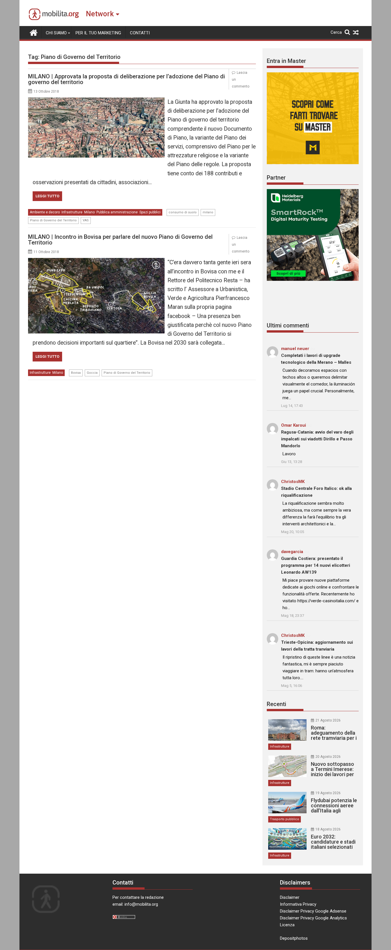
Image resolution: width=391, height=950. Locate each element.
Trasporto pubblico (284, 819)
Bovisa (76, 373)
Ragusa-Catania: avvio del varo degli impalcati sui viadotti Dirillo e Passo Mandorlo (317, 439)
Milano (89, 212)
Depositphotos (294, 938)
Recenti (276, 704)
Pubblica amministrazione (117, 212)
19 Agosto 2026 (328, 793)
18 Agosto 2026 (328, 829)
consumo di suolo (183, 212)
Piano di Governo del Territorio (53, 220)
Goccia (92, 373)
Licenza (287, 924)
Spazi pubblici (150, 212)
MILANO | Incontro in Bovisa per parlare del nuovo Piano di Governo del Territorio (120, 239)
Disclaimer (289, 897)
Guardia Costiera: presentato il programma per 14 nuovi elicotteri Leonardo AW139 (315, 565)
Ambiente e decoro (45, 212)
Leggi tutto (47, 196)
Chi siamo (56, 32)
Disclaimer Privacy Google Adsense (313, 911)
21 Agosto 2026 (328, 720)
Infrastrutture (72, 212)
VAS (86, 220)
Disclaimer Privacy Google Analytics (313, 918)
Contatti (140, 32)
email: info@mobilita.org (135, 904)
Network (100, 14)
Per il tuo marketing (98, 32)
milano (208, 212)
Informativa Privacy (298, 904)
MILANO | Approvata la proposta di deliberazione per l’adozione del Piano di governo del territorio (126, 79)
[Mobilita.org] (33, 32)
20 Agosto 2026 (328, 757)
